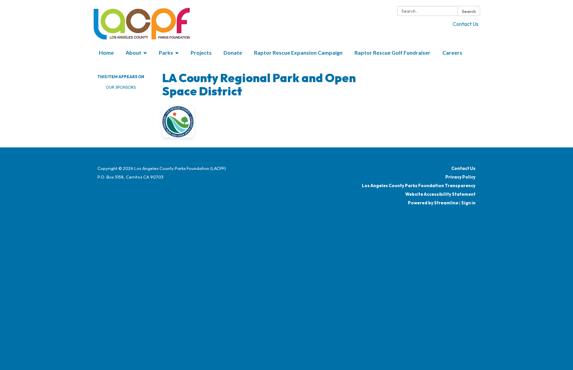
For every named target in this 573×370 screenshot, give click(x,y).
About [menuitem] (133, 52)
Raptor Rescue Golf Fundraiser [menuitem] (392, 52)
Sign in (468, 202)
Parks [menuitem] (166, 52)
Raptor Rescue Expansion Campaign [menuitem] (298, 52)
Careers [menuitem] (452, 52)
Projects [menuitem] (201, 52)
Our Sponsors (121, 87)
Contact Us (465, 24)
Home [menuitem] (106, 52)
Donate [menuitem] (232, 52)
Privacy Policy (460, 177)
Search (469, 11)
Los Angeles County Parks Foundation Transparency (419, 185)
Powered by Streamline (433, 202)
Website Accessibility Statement (440, 194)
